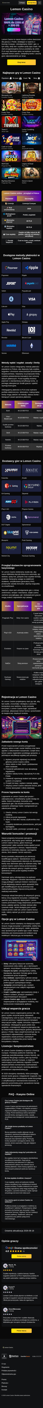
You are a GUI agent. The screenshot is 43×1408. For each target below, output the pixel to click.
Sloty (35, 78)
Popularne (5, 78)
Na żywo (15, 78)
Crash (25, 78)
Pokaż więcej (21, 1331)
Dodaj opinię (21, 1256)
